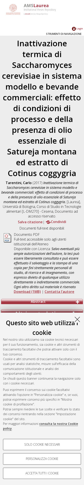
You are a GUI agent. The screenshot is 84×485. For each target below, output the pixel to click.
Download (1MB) (27, 291)
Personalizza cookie (42, 459)
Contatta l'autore (59, 291)
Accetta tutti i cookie (42, 473)
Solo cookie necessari (42, 444)
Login (79, 28)
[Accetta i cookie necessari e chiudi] (77, 319)
